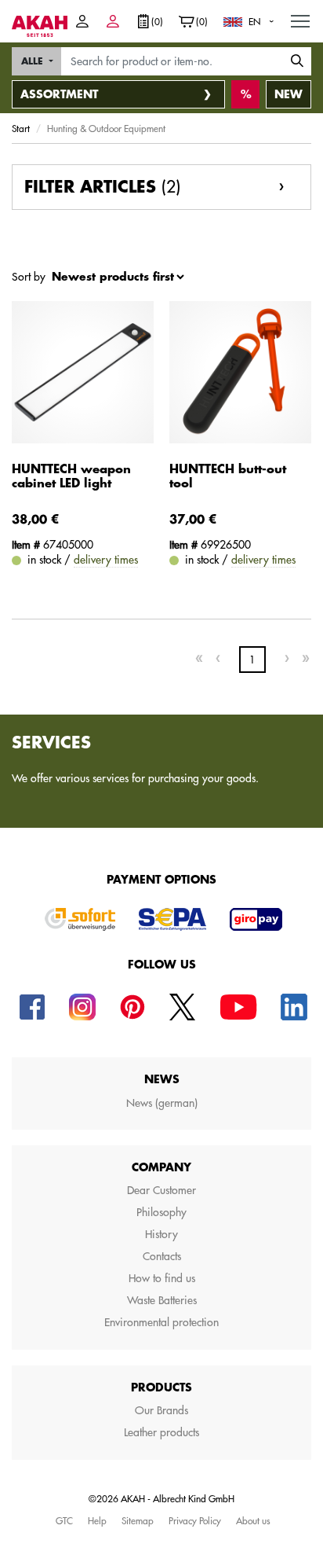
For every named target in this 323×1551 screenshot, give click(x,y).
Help (97, 1520)
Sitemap (138, 1520)
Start (21, 128)
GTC (64, 1520)
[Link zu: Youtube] (238, 1006)
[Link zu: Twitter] (182, 1006)
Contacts (162, 1256)
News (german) (162, 1103)
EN (254, 21)
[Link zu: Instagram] (82, 1006)
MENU (300, 20)
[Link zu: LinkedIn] (294, 1006)
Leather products (161, 1432)
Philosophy (161, 1212)
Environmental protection (161, 1322)
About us (253, 1520)
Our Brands (161, 1410)
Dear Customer (161, 1190)
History (161, 1234)
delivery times (106, 560)
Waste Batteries (162, 1300)
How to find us (162, 1278)
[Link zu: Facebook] (32, 1006)
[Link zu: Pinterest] (132, 1006)
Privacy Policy (195, 1520)
